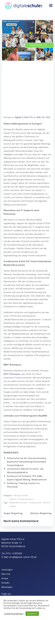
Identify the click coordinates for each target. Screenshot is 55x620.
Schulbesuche (35, 502)
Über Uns (5, 574)
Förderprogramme (25, 499)
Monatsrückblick (21, 495)
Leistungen (6, 569)
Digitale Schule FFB (23, 117)
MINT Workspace (12, 374)
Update (12, 506)
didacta (12, 499)
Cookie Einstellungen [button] (13, 613)
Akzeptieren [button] (32, 613)
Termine (46, 502)
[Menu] (51, 5)
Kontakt (5, 583)
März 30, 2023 (43, 117)
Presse (4, 578)
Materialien (6, 587)
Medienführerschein (18, 502)
